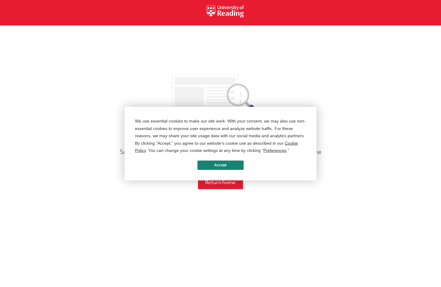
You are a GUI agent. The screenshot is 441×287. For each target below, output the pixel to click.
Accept (220, 165)
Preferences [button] (274, 150)
